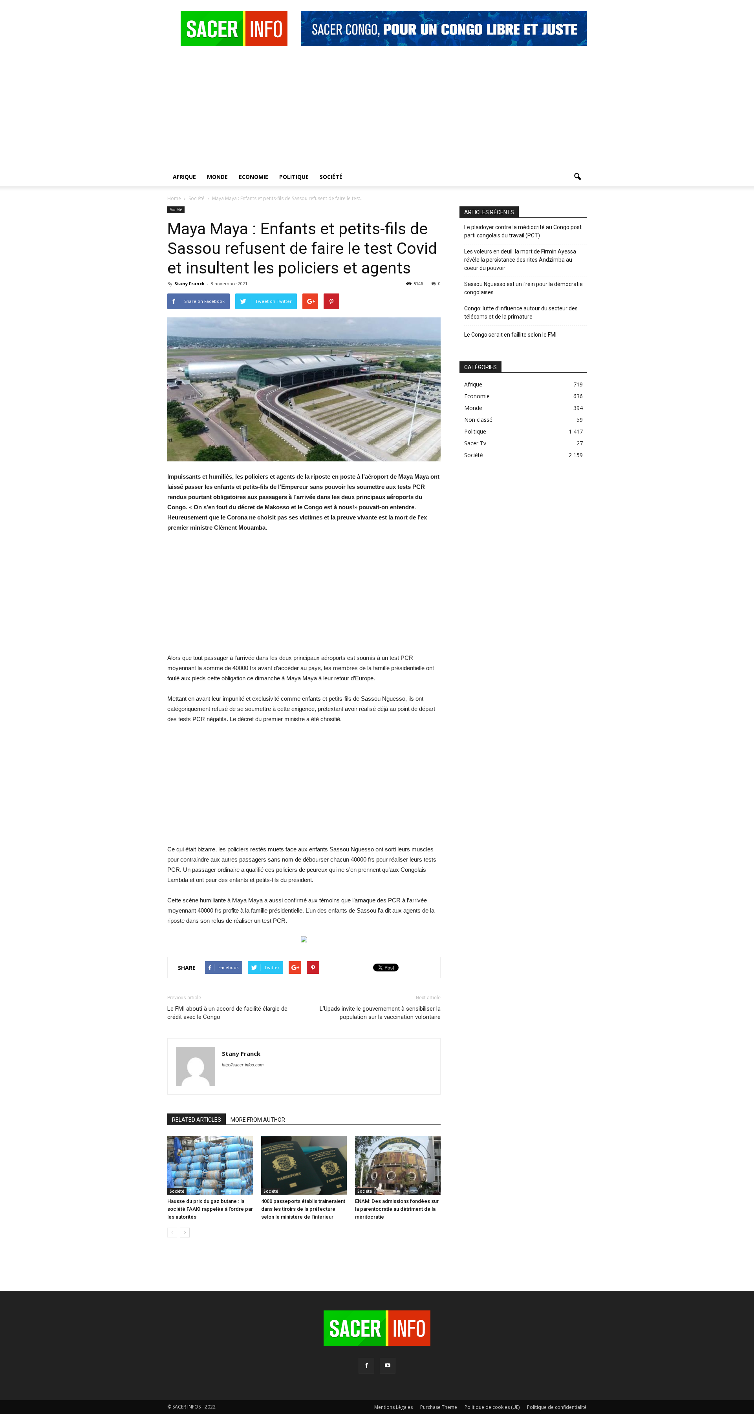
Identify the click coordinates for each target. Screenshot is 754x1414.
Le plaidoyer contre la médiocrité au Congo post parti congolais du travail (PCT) (523, 231)
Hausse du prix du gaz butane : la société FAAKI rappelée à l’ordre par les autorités (210, 1209)
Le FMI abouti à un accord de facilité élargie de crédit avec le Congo (227, 1012)
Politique (294, 176)
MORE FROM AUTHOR (258, 1120)
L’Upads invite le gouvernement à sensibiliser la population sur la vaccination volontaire (380, 1012)
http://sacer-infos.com (243, 1064)
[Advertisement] (377, 109)
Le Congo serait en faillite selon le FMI (510, 335)
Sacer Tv (475, 443)
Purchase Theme (438, 1407)
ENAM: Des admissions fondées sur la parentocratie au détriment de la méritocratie (397, 1209)
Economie (253, 176)
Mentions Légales (393, 1407)
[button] (577, 177)
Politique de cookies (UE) (492, 1407)
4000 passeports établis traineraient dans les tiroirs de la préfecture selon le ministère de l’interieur (303, 1209)
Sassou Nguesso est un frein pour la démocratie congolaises (523, 288)
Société (331, 176)
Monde (217, 176)
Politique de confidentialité (557, 1407)
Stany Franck (189, 283)
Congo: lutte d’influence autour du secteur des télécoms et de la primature (521, 312)
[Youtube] (387, 1366)
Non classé (478, 419)
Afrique (184, 176)
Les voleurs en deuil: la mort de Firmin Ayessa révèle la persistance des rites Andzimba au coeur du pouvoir (520, 259)
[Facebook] (366, 1366)
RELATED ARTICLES (196, 1120)
